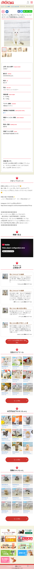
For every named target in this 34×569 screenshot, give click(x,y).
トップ (2, 6)
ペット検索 (7, 6)
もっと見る (17, 400)
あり (4, 112)
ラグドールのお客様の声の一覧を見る (17, 341)
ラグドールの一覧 (15, 6)
